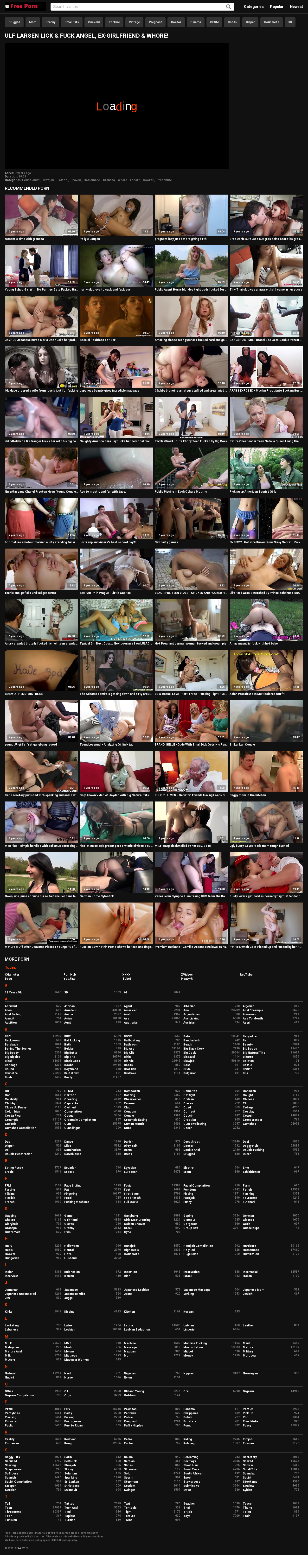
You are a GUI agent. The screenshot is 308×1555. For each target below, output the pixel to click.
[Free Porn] (25, 7)
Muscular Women (76, 1359)
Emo (246, 1167)
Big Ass (129, 1048)
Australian (131, 1022)
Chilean (188, 1099)
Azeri (246, 1022)
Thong (247, 1507)
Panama (189, 1409)
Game (68, 1215)
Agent (128, 1006)
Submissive (191, 1485)
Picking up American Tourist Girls (253, 491)
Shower (248, 1465)
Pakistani (130, 1409)
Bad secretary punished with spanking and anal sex (40, 795)
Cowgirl (248, 1115)
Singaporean (13, 1469)
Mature (248, 1347)
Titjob (187, 1512)
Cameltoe (190, 1091)
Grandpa (109, 180)
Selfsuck (70, 1461)
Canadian (249, 1091)
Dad (7, 1141)
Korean (188, 1311)
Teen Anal (71, 1507)
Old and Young (134, 1391)
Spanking (70, 1477)
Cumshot (249, 1124)
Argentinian (191, 1014)
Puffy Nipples (133, 1425)
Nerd (67, 1373)
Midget (188, 1351)
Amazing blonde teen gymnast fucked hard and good (191, 340)
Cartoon (70, 1095)
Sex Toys (189, 1461)
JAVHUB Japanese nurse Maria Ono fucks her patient (41, 340)
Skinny (68, 1469)
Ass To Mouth (253, 1018)
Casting (129, 1095)
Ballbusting (132, 1040)
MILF (8, 1343)
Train (246, 1516)
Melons (69, 1351)
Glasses (248, 1220)
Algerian (248, 1006)
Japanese (71, 1289)
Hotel (68, 1254)
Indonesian (72, 1272)
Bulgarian (189, 1073)
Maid (246, 1343)
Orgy (67, 1395)
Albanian (189, 1006)
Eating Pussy (14, 1167)
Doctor (176, 22)
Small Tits (71, 22)
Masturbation (193, 1347)
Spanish (10, 1477)
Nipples (188, 1373)
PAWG (9, 1409)
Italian (247, 1276)
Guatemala (12, 1232)
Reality (9, 1439)
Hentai (69, 1250)
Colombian (12, 1111)
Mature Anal (13, 1351)
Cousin (188, 1115)
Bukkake (130, 1073)
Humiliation (251, 1254)
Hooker (148, 180)
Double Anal (191, 1150)
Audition (11, 1022)
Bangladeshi (191, 1040)
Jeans (128, 1294)
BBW (67, 1036)
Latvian (188, 1325)
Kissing (69, 1311)
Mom (32, 22)
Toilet (247, 1512)
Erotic (9, 1172)
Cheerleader (132, 1099)
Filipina (9, 1193)
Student (129, 1485)
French (9, 1202)
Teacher (189, 1503)
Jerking (188, 1294)
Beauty (248, 1044)
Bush (8, 1077)
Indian (9, 1272)
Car (7, 1095)
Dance (68, 1141)
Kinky (8, 1311)
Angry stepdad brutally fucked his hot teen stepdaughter (41, 643)
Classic (188, 1103)
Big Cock (189, 1052)
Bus (245, 1073)
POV (67, 1409)
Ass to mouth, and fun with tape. (103, 491)
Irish (127, 1276)
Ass (126, 1018)
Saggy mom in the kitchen (248, 795)
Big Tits (69, 1057)
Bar (245, 1040)
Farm (246, 1185)
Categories (253, 6)
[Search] (228, 7)
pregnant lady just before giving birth (180, 239)
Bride (187, 1069)
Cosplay (248, 1111)
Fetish (247, 1189)
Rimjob (247, 1439)
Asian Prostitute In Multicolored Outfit (257, 694)
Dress (128, 1154)
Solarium (70, 1473)
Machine (130, 1343)
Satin (68, 1457)
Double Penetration (18, 1154)
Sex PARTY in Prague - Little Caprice (105, 593)
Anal (186, 1010)
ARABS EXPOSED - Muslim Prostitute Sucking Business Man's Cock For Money (266, 390)
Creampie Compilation (80, 1119)
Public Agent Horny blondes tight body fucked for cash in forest (191, 289)
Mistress (70, 1355)
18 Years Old (13, 992)
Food (67, 1198)
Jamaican (11, 1289)
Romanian (12, 1443)
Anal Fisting (13, 1014)
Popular (276, 6)
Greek (128, 1228)
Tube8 (126, 978)
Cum (67, 1124)
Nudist (9, 1377)
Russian (248, 1443)
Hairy (8, 1246)
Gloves (69, 1224)
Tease (247, 1503)
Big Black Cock (193, 1048)
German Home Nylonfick (97, 896)
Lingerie (188, 1329)
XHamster (12, 974)
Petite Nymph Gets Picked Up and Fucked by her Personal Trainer (266, 947)
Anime (68, 1014)
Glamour (189, 1220)
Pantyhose (12, 1413)
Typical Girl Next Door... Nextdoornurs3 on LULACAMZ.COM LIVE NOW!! (116, 643)
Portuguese (72, 1421)
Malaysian (12, 1347)
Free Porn (21, 1548)
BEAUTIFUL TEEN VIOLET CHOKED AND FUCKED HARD (191, 593)
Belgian (69, 1048)
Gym (67, 1232)
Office (9, 1391)
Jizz (8, 1298)
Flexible (10, 1198)
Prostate (189, 1421)
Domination (72, 1150)
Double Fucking (253, 1150)
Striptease (71, 1485)
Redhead (70, 1439)
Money (188, 1355)
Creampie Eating (135, 1119)
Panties (248, 1409)
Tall (7, 1503)
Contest (189, 1111)
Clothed (70, 1107)
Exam (187, 1172)
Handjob (129, 1246)
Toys (186, 1516)
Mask (68, 1347)
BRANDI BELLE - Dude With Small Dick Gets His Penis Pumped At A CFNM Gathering (191, 744)
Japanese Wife (74, 1294)
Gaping (188, 1215)
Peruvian (130, 1413)
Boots (232, 22)
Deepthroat (191, 1141)
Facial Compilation (196, 1185)
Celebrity (11, 1099)
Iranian (69, 1276)
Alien (8, 1010)
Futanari (249, 1202)
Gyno (127, 1232)
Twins (128, 1520)
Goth (246, 1224)
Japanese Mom (253, 1289)
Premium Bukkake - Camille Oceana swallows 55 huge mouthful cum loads (191, 947)
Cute (127, 1128)
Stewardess (191, 1481)
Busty (68, 1077)
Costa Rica (12, 1115)
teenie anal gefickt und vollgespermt (30, 593)
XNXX (126, 974)
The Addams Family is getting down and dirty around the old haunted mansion (116, 694)
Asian (68, 1018)
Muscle (10, 1359)
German (248, 1215)
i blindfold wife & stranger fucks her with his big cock (41, 441)
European (130, 1172)
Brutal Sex (71, 1073)
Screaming (190, 1457)
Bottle (247, 1065)
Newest (296, 6)
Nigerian (129, 1373)
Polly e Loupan (90, 239)
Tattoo (62, 180)
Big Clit (129, 1052)
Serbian (129, 1461)
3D (290, 22)
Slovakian (130, 1469)
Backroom (12, 1040)
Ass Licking (191, 1018)
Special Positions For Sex (98, 340)
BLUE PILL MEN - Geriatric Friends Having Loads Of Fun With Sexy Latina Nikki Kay (191, 795)
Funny (187, 1202)
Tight (128, 1512)
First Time (131, 1193)
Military (248, 1351)
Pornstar (11, 1421)
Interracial (250, 1272)
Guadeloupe (251, 1228)
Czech (187, 1128)
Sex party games (166, 542)
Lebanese (11, 1329)
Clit (245, 1103)
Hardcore (249, 1246)
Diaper (250, 22)
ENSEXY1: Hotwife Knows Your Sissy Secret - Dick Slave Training (266, 542)
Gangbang (131, 1215)
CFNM (214, 22)
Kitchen (129, 1311)
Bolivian (248, 1061)
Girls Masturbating (137, 1220)
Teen (8, 1507)
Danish (128, 1141)
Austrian (189, 1022)
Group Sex (190, 1228)
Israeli (187, 1276)
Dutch (247, 1154)
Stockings (250, 1481)
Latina (128, 1325)
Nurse (68, 1377)
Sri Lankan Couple (242, 744)
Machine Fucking (195, 1343)
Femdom (189, 1189)
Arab (127, 1014)
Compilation (73, 1111)
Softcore (11, 1473)
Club (127, 1107)
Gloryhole (11, 1224)
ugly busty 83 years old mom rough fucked (259, 846)
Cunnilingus (72, 1128)
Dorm (128, 1150)
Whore (122, 180)
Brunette (11, 1073)
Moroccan (250, 1355)
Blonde (129, 1061)
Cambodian (132, 1091)
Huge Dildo (190, 1254)
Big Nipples (12, 1057)
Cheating (70, 1099)
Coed (187, 1107)
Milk (8, 1355)
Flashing (248, 1193)
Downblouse (72, 1154)
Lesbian (69, 1329)
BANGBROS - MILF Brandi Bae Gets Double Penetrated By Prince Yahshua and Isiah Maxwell (266, 340)
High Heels (131, 1250)
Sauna (128, 1457)
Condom (130, 1111)
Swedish (10, 1490)
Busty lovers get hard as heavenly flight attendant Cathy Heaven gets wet (266, 896)
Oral (186, 1391)
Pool (246, 1417)
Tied (67, 1512)
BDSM (128, 1036)
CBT (8, 1091)
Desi (246, 1141)
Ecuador (70, 1167)
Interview (11, 1276)
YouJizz (69, 978)
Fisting (188, 1193)
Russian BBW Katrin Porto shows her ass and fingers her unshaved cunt (116, 947)
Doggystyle (250, 1146)
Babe (186, 1036)
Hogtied (189, 1250)
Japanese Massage (196, 1289)
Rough (68, 1443)
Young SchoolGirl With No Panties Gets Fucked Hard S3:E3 (41, 289)
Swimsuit (70, 1490)
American (130, 1010)
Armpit (9, 1018)
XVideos (187, 974)
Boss (187, 1065)
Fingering (70, 1193)
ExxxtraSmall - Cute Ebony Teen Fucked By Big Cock (191, 441)
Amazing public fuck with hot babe (254, 643)
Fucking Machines (76, 1202)
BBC (8, 1036)
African (69, 1006)
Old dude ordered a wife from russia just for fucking (41, 390)
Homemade (92, 180)
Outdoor (130, 1395)
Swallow (248, 1485)
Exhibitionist (31, 180)
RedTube (246, 974)
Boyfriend (71, 1069)
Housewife (271, 22)
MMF (67, 1343)
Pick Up (248, 1413)
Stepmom (131, 1481)
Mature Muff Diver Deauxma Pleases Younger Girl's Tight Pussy (41, 947)
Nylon (128, 1377)
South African (193, 1473)
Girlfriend (70, 1220)
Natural (10, 1373)
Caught (248, 1095)
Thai (186, 1507)
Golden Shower (134, 1224)
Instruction (191, 1272)
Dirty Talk (130, 1146)
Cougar (69, 1115)
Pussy (247, 1425)
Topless (70, 1516)
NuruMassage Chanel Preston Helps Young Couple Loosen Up (41, 491)
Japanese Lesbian (136, 1289)
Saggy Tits (12, 1457)
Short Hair (190, 1465)
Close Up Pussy (15, 1107)
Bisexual (189, 1057)
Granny (50, 22)
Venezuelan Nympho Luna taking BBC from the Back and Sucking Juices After (191, 896)
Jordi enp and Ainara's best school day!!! (107, 542)
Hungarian (12, 1258)
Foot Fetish (132, 1198)
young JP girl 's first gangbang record (31, 744)
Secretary (250, 1457)
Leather (248, 1325)
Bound (9, 1069)
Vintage (134, 22)
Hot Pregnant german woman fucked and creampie (190, 643)
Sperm (128, 1477)
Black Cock (72, 1061)
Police (128, 1417)
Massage (130, 1347)
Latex (68, 1325)
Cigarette (71, 1103)
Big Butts (70, 1052)
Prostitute (164, 180)
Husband (70, 1258)
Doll (7, 1150)
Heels (9, 1250)
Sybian (247, 1490)
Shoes (128, 1465)
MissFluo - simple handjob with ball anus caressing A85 (41, 846)
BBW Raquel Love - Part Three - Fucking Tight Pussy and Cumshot (191, 694)
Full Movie (131, 1202)
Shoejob (70, 1465)
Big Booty (12, 1052)
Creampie (11, 1119)
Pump (187, 1425)
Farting (10, 1189)
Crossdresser (252, 1119)
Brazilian (130, 1069)
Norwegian (250, 1373)
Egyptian (130, 1167)
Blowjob (48, 180)
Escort (135, 180)
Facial (128, 1185)
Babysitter (250, 1036)
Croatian (189, 1119)
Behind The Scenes (18, 1048)
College (248, 1107)
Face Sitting (72, 1185)
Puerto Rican (73, 1425)
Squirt (247, 1477)
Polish (187, 1417)
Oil (66, 1391)
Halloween (71, 1246)
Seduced (11, 1461)
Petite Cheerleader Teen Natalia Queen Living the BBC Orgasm (266, 441)
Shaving (10, 1465)
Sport (187, 1477)
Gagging (10, 1215)
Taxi (127, 1503)
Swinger (129, 1490)
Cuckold (94, 22)
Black (9, 1061)
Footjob (189, 1198)
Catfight (189, 1095)
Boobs (68, 1065)
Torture (114, 22)
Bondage (11, 1065)
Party (68, 1413)
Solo (127, 1473)
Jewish (247, 1294)
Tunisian (11, 1520)
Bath (67, 1044)
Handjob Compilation (198, 1246)
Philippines (190, 1413)
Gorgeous (190, 1224)
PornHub (70, 974)
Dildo (67, 1146)
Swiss (187, 1490)
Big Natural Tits (254, 1052)
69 (125, 992)
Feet (127, 1189)
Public (9, 1425)
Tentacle (130, 1507)
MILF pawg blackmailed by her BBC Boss (183, 846)
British (247, 1069)
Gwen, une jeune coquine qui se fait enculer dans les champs (41, 896)
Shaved (76, 180)
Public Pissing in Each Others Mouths (181, 491)
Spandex (249, 1473)
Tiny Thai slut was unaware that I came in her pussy (266, 289)
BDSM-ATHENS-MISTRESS (24, 694)
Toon (8, 1516)
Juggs (68, 1298)
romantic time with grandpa (24, 239)
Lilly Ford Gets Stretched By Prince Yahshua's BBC (265, 593)
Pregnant (155, 22)
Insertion (130, 1272)
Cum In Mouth (134, 1124)
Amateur (70, 1010)
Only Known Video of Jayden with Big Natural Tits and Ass (116, 795)
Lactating (12, 1325)
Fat (66, 1189)
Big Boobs (250, 1048)
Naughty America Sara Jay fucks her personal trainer (116, 441)
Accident (11, 1006)
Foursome (250, 1198)
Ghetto (10, 1220)
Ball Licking (72, 1040)
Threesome (13, 1512)
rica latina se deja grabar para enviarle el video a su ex (116, 846)
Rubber (129, 1443)
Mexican (129, 1351)
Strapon (10, 1485)
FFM (8, 1185)
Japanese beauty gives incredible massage (109, 390)
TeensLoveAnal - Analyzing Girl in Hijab (106, 744)
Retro (128, 1439)
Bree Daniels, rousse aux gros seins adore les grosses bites (266, 239)
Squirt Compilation (18, 1481)
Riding (187, 1439)
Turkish (69, 1520)
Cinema (195, 22)
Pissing (69, 1417)
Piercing (10, 1417)
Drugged (14, 22)
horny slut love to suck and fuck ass (105, 289)
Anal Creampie (253, 1010)
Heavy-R (187, 978)
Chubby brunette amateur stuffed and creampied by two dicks (191, 390)
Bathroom (131, 1044)
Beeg (8, 978)
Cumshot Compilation (20, 1128)
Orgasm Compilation (19, 1395)
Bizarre (248, 1057)
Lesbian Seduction (137, 1329)
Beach (187, 1044)
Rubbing (188, 1443)
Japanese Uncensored (20, 1294)
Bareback (11, 1044)
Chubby (10, 1103)
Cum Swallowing (194, 1124)
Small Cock (191, 1469)
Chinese (248, 1099)
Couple (129, 1115)
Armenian (249, 1014)
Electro (188, 1167)
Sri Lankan (71, 1481)
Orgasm (248, 1391)
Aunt (67, 1022)
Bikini (127, 1057)
